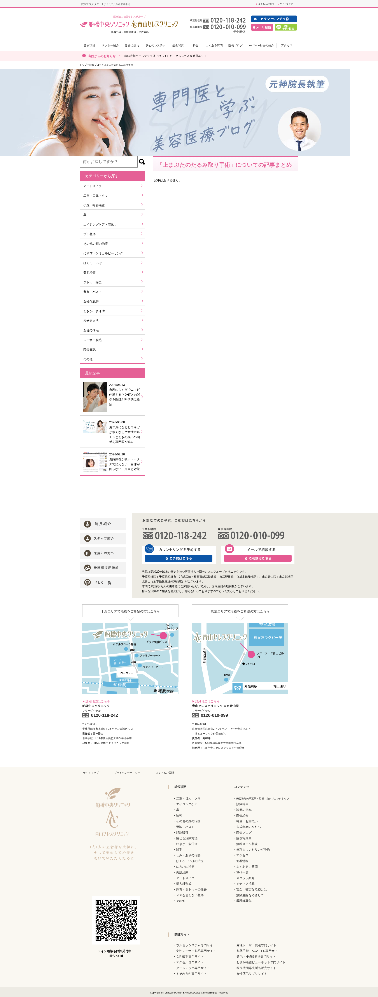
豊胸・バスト (92, 292)
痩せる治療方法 (187, 838)
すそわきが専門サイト (191, 973)
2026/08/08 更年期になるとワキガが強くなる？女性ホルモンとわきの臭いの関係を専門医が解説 (124, 432)
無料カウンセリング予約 (253, 849)
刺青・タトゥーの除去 (191, 889)
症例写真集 (244, 838)
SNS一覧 (242, 872)
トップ (83, 64)
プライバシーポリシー (127, 772)
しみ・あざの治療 (188, 855)
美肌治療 (89, 272)
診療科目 (242, 804)
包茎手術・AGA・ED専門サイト (258, 951)
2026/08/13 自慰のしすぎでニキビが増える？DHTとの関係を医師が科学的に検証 (124, 394)
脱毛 (179, 849)
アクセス (242, 855)
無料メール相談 (247, 844)
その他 (88, 359)
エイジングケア (187, 804)
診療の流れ (244, 810)
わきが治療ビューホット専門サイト (260, 962)
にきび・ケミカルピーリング (103, 253)
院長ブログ (95, 64)
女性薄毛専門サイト (190, 956)
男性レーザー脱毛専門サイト (256, 945)
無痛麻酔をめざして (250, 895)
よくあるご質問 (266, 4)
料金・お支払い (247, 821)
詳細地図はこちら (98, 701)
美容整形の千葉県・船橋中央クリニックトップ (262, 798)
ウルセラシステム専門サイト (196, 945)
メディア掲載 (245, 883)
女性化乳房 (91, 301)
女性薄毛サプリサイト (251, 973)
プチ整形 (89, 234)
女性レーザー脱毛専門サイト (196, 951)
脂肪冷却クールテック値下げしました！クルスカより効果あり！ (165, 56)
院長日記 (89, 349)
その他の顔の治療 (95, 243)
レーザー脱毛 (92, 340)
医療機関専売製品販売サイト (256, 968)
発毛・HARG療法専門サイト (256, 956)
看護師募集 (244, 901)
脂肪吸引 (182, 832)
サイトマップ (286, 4)
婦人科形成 (183, 883)
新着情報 (242, 861)
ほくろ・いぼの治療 (190, 861)
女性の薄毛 (91, 330)
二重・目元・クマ (95, 195)
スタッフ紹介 (245, 878)
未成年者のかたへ (248, 827)
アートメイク (92, 186)
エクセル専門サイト (190, 962)
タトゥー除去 (92, 282)
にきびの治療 (185, 866)
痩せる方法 (91, 320)
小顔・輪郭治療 (94, 205)
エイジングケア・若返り (100, 224)
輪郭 (179, 815)
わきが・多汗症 (94, 311)
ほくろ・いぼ (92, 263)
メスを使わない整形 (190, 895)
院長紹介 (242, 815)
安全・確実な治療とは (251, 889)
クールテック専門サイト (193, 968)
